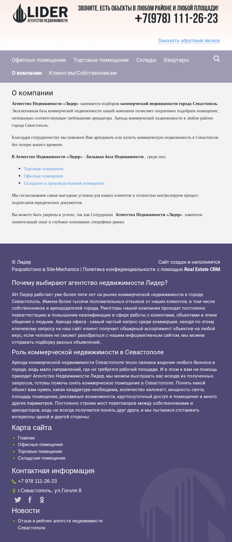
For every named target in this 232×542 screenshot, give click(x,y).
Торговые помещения (43, 169)
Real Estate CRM (202, 269)
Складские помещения (41, 458)
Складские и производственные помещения (64, 183)
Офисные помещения (43, 176)
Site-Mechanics (63, 269)
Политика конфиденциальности (119, 269)
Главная (26, 437)
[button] (189, 41)
